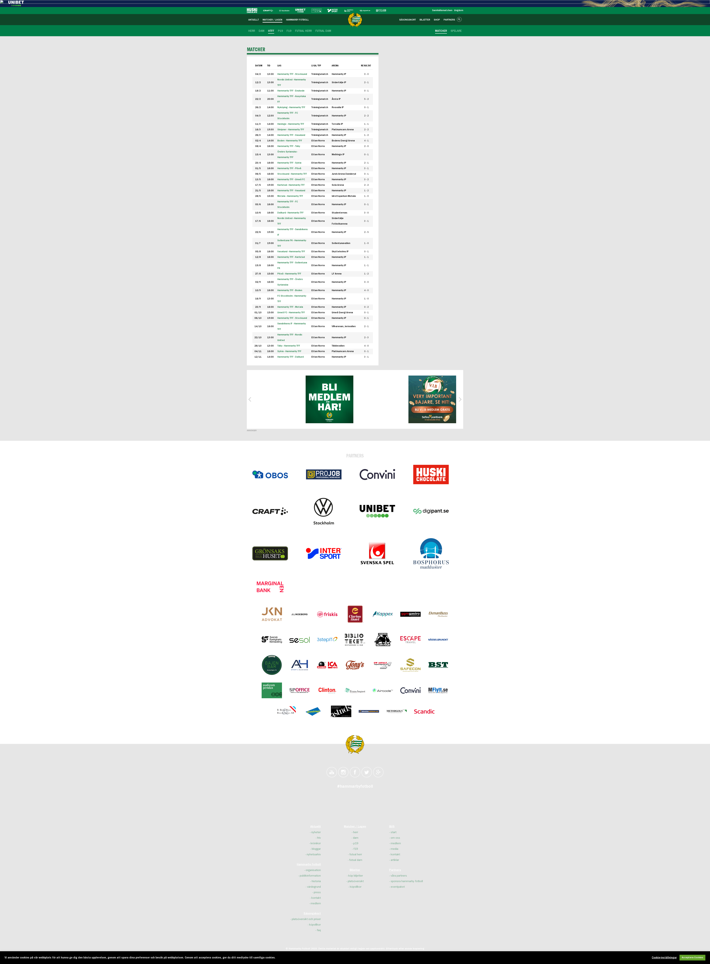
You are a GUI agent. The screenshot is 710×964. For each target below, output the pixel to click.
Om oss (395, 837)
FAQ (319, 930)
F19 (356, 848)
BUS (392, 826)
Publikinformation (310, 875)
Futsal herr (355, 854)
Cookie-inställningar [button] (664, 957)
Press (317, 892)
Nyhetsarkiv (314, 854)
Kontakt (316, 897)
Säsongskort (312, 913)
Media (394, 848)
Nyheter (316, 832)
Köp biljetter (355, 875)
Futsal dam (355, 859)
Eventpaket (398, 886)
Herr (355, 832)
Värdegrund (314, 886)
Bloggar (316, 848)
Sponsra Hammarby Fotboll (407, 881)
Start (393, 832)
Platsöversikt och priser (306, 919)
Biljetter (355, 870)
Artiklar (395, 859)
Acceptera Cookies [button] (692, 957)
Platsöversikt (356, 881)
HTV (319, 837)
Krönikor (316, 843)
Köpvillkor (315, 924)
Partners (395, 870)
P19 (355, 843)
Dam (355, 837)
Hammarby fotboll (309, 864)
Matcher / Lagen (355, 826)
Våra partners (399, 875)
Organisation (313, 870)
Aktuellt (315, 826)
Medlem (316, 903)
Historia (316, 881)
